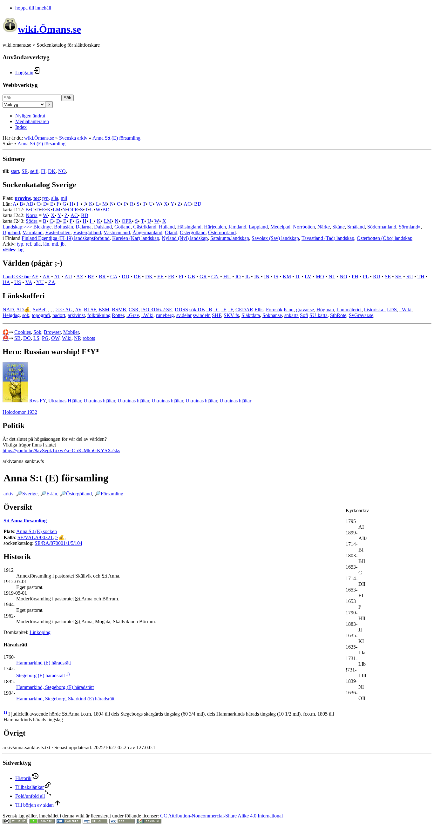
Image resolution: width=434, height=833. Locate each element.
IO (238, 276)
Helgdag (11, 315)
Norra (31, 215)
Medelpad (280, 226)
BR (102, 276)
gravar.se (305, 309)
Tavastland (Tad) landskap (328, 238)
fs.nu (289, 309)
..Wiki (405, 309)
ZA (51, 282)
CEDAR (244, 309)
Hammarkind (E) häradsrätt (43, 662)
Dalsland (103, 226)
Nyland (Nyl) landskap (185, 238)
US (17, 282)
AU (68, 276)
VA (28, 282)
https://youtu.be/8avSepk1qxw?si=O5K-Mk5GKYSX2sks (61, 450)
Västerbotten (58, 232)
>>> (60, 309)
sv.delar (184, 315)
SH (398, 276)
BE (91, 276)
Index (21, 127)
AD (20, 309)
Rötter (118, 315)
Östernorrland (222, 232)
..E (224, 309)
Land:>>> (13, 276)
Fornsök (274, 309)
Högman (325, 309)
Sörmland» (410, 226)
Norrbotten (304, 226)
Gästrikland (144, 226)
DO (27, 338)
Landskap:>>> (18, 226)
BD (197, 204)
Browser (52, 332)
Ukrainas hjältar (99, 400)
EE (160, 276)
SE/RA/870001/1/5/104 (58, 543)
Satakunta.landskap (229, 238)
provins (23, 198)
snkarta (291, 315)
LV (308, 276)
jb (62, 244)
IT (297, 276)
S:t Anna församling (25, 520)
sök (25, 315)
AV (78, 309)
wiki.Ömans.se (39, 138)
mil (64, 198)
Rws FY (37, 400)
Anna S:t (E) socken (36, 531)
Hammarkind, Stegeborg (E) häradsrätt (55, 687)
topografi (41, 315)
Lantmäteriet (349, 309)
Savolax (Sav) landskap (275, 238)
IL (247, 276)
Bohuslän (63, 226)
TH (420, 276)
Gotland (122, 226)
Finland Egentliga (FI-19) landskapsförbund (66, 238)
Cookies (22, 332)
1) (68, 673)
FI (43, 171)
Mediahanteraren (32, 121)
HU (227, 276)
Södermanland (381, 226)
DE (137, 276)
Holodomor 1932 (20, 412)
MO (320, 276)
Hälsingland (189, 226)
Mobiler (71, 332)
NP (77, 338)
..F (230, 309)
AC (187, 204)
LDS (392, 309)
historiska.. (375, 309)
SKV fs (231, 315)
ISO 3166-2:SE (156, 309)
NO (62, 171)
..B (209, 309)
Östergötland (193, 232)
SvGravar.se (361, 315)
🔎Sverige (26, 493)
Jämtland (237, 226)
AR (46, 276)
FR (171, 276)
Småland (356, 226)
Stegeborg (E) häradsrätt (40, 675)
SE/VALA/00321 (35, 537)
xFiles (9, 249)
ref (28, 244)
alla (54, 198)
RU (376, 276)
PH (355, 276)
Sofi (304, 315)
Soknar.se (272, 315)
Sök (67, 98)
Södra (31, 221)
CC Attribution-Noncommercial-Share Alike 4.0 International (221, 815)
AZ (79, 276)
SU (409, 276)
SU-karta (318, 315)
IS (276, 276)
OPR (73, 209)
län (46, 244)
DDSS (181, 309)
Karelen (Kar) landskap (135, 238)
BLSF (90, 309)
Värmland (33, 232)
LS (36, 338)
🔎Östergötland (76, 493)
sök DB (197, 309)
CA (113, 276)
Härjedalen (215, 226)
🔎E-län (48, 493)
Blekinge (42, 226)
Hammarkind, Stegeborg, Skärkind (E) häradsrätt (65, 698)
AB (29, 204)
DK (52, 171)
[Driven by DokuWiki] (148, 821)
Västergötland (87, 232)
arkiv (8, 493)
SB (17, 338)
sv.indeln (202, 315)
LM (56, 209)
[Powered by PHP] (68, 821)
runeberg (165, 315)
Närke (323, 226)
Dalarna (84, 226)
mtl (55, 244)
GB (191, 276)
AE (34, 276)
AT (57, 276)
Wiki (66, 338)
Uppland (11, 232)
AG (69, 309)
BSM (103, 309)
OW (55, 338)
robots (89, 338)
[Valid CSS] (122, 821)
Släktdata (250, 315)
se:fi (34, 171)
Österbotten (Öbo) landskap (384, 238)
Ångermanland (147, 232)
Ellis (258, 309)
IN (257, 276)
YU (40, 282)
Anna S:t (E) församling (116, 138)
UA (6, 282)
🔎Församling (108, 493)
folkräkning (99, 315)
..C (217, 309)
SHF (216, 315)
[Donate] (42, 821)
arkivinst (76, 315)
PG (45, 338)
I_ (79, 204)
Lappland (258, 226)
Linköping (40, 632)
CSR (134, 309)
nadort (58, 315)
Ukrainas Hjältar (64, 400)
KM (287, 276)
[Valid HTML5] (95, 821)
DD (125, 276)
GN (215, 276)
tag (20, 249)
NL (332, 276)
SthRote (338, 315)
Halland (167, 226)
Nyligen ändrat (30, 115)
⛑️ (6, 338)
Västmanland (117, 232)
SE (25, 171)
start (15, 171)
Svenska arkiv (73, 138)
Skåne (338, 226)
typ (45, 198)
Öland (171, 232)
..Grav (132, 315)
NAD (8, 309)
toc (36, 198)
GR (203, 276)
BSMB (119, 309)
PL (366, 276)
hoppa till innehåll (33, 7)
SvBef (39, 309)
